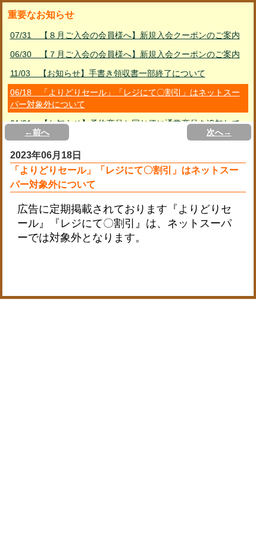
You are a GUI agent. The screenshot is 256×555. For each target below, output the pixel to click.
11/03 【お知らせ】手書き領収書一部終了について (107, 73)
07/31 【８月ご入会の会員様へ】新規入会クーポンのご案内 (125, 35)
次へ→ (219, 132)
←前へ (36, 132)
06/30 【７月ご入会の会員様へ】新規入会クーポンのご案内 (125, 54)
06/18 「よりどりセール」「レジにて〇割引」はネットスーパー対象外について (125, 98)
